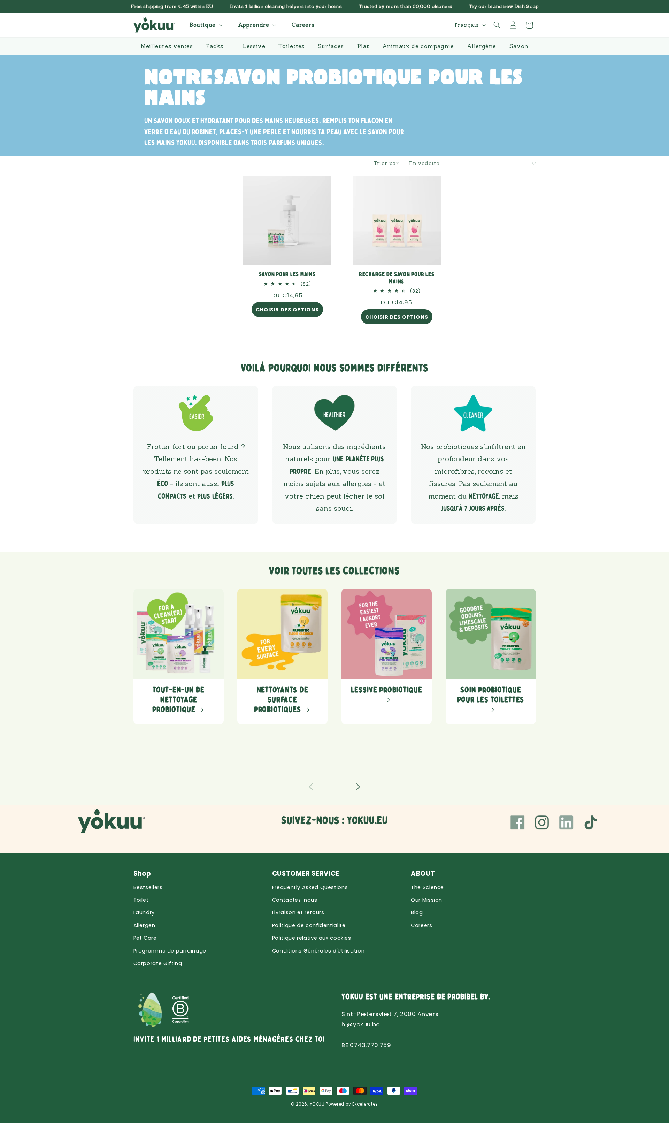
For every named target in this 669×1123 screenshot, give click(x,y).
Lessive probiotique (386, 690)
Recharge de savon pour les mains (397, 278)
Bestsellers (148, 887)
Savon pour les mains (287, 274)
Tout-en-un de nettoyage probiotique (178, 699)
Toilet (141, 899)
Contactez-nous (294, 899)
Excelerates (365, 1104)
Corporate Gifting (157, 963)
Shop (142, 873)
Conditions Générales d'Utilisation (318, 950)
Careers (421, 925)
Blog (417, 912)
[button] (205, 25)
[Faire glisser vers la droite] (358, 787)
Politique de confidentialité (309, 925)
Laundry (144, 912)
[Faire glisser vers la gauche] (311, 787)
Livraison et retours (298, 912)
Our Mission (426, 899)
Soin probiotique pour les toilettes (490, 695)
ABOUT (423, 873)
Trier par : (388, 163)
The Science (427, 887)
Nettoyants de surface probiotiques (281, 699)
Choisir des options (287, 309)
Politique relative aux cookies (311, 937)
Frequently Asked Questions (310, 887)
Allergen (144, 925)
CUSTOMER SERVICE (305, 873)
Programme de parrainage (170, 950)
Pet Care (145, 937)
